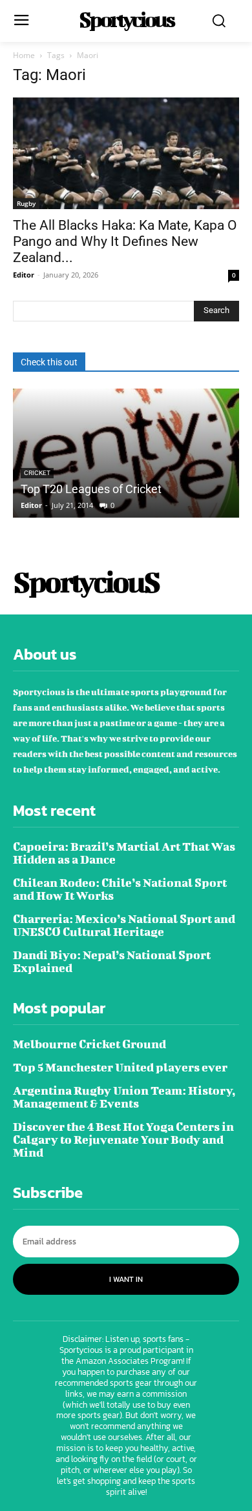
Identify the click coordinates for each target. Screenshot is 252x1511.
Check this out (49, 362)
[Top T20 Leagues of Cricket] (126, 453)
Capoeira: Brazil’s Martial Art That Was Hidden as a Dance (124, 853)
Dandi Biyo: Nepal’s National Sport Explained (112, 961)
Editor (23, 274)
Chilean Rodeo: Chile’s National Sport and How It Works (120, 889)
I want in (126, 1279)
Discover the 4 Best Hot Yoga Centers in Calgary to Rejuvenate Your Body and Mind (123, 1139)
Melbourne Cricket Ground (89, 1044)
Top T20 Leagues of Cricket (91, 489)
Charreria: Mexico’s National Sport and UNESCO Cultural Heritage (124, 925)
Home (24, 55)
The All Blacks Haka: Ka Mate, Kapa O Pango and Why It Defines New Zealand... (124, 241)
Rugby (26, 203)
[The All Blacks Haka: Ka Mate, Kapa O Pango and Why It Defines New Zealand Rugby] (126, 153)
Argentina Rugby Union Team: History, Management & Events (124, 1097)
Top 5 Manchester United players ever (120, 1067)
